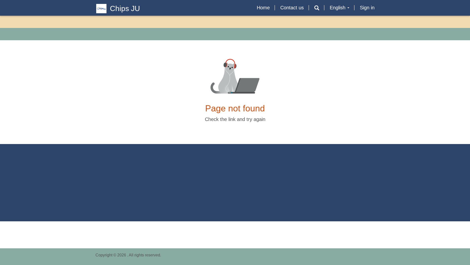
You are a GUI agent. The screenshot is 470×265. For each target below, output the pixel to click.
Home (263, 7)
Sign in (367, 7)
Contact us (292, 7)
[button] (317, 7)
